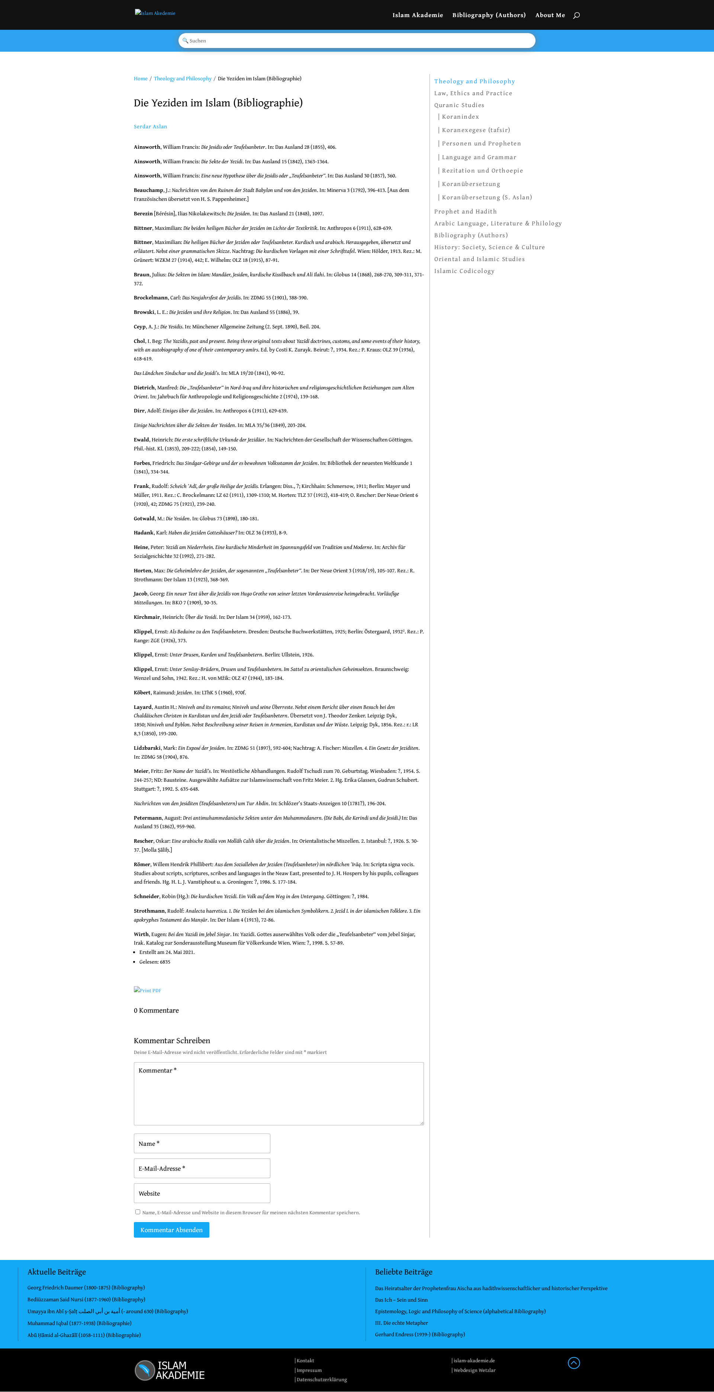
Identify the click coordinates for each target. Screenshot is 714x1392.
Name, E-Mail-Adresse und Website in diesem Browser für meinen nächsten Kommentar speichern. (251, 1212)
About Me (550, 15)
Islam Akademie (418, 15)
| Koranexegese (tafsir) (474, 129)
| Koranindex (458, 116)
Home (141, 78)
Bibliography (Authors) (489, 15)
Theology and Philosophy (183, 78)
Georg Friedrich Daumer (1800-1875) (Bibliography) (86, 1287)
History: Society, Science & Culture (490, 247)
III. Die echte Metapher (401, 1323)
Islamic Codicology (464, 271)
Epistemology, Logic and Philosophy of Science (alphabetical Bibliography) (460, 1311)
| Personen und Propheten (479, 143)
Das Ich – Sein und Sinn (401, 1299)
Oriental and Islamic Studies (479, 259)
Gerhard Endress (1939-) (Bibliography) (420, 1334)
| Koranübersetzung (469, 183)
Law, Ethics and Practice (473, 93)
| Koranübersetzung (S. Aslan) (485, 197)
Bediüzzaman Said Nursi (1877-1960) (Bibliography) (86, 1299)
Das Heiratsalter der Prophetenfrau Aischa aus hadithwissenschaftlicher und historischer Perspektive (491, 1288)
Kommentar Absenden (172, 1230)
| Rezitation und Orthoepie (480, 170)
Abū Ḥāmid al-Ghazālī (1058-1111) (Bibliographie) (84, 1335)
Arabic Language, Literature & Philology (498, 223)
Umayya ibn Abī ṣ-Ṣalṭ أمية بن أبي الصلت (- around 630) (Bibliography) (108, 1311)
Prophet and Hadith (465, 211)
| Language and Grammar (477, 156)
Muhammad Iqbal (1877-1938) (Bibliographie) (80, 1323)
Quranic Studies (459, 105)
